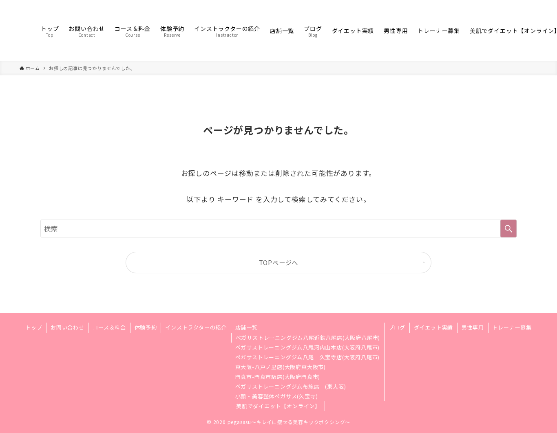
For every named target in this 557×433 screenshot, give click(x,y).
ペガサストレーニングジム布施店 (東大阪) (290, 386)
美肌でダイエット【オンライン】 (278, 406)
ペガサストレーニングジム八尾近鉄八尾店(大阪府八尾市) (308, 337)
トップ (33, 327)
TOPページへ (278, 262)
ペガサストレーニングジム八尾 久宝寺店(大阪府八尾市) (307, 357)
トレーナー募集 (512, 327)
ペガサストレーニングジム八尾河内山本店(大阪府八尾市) (307, 347)
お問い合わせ (67, 327)
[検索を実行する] (508, 228)
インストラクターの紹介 (196, 327)
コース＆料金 (109, 327)
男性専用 (473, 327)
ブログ (397, 327)
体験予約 (146, 327)
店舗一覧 (246, 327)
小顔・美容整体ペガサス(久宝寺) (276, 396)
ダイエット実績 (433, 327)
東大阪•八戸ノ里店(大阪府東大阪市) (280, 367)
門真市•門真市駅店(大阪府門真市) (277, 376)
